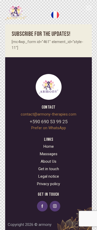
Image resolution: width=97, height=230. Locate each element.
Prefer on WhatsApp (48, 128)
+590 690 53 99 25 (49, 121)
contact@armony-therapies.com (48, 114)
